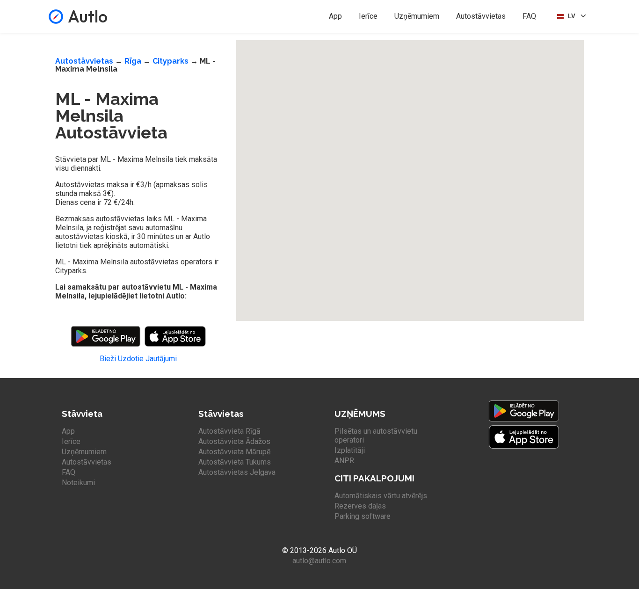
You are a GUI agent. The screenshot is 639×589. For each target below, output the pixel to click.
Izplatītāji (349, 450)
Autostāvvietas (481, 16)
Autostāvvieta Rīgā (229, 431)
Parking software (362, 516)
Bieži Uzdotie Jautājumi (138, 358)
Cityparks (170, 61)
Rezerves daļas (360, 506)
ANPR (344, 460)
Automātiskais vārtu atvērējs (380, 495)
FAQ (529, 16)
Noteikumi (78, 482)
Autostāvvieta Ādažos (234, 441)
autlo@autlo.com (319, 560)
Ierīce (368, 16)
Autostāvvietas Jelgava (237, 472)
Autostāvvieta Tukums (234, 462)
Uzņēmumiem (416, 16)
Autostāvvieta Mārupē (234, 451)
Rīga (132, 61)
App (335, 16)
